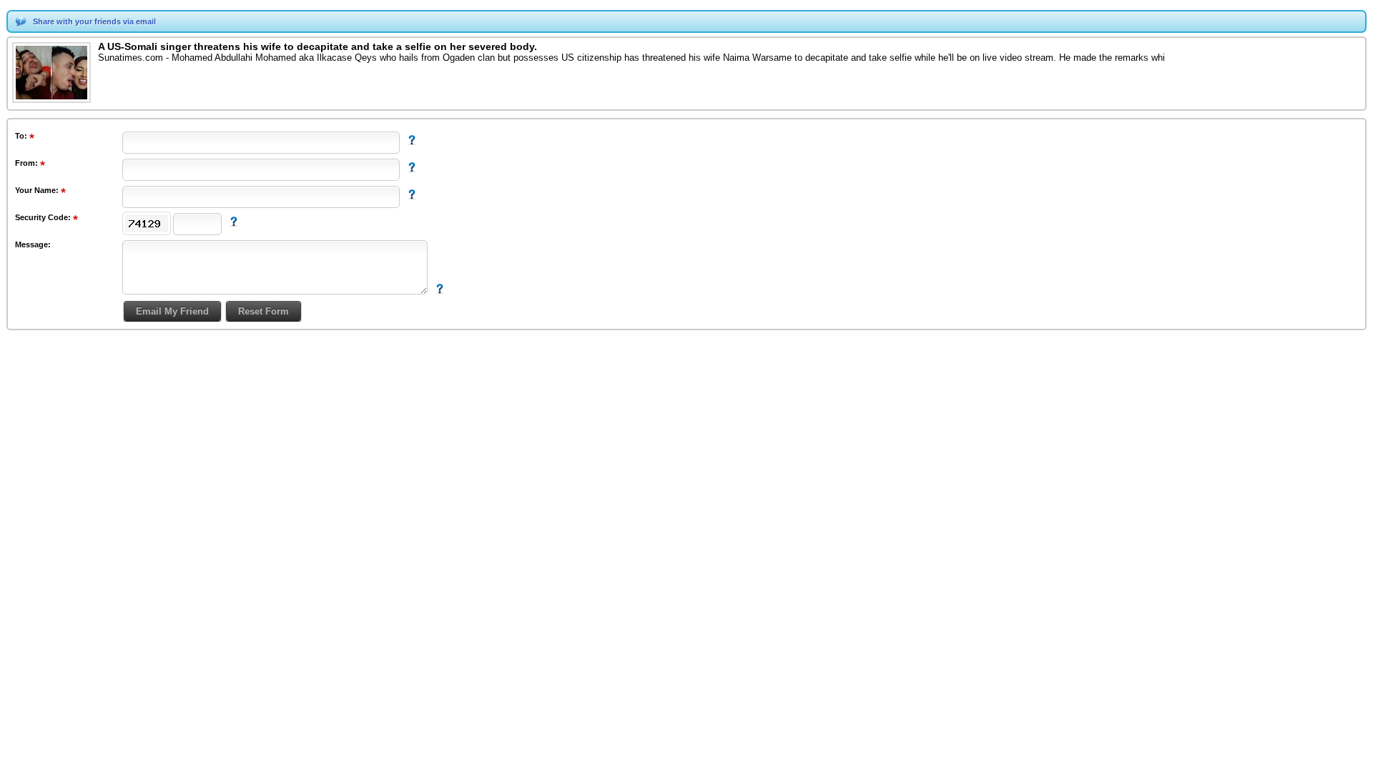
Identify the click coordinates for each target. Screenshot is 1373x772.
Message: (33, 244)
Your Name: (38, 190)
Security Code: (44, 217)
